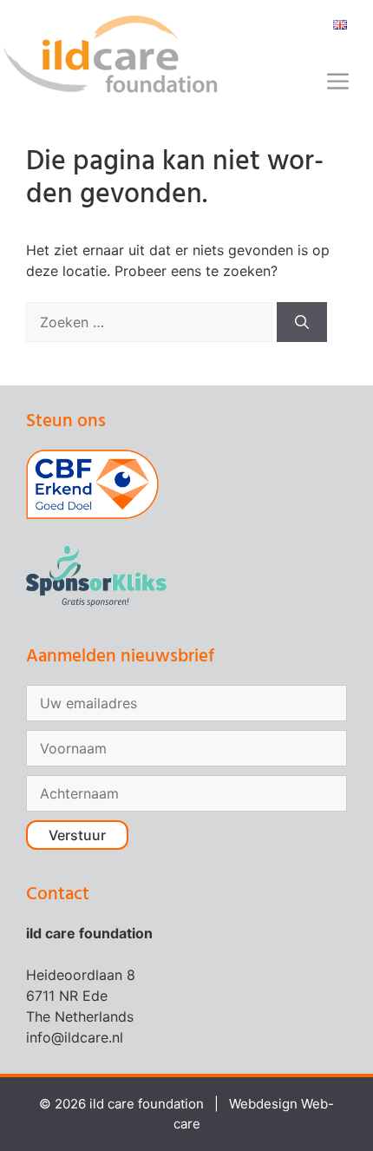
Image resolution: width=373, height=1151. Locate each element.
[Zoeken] (302, 322)
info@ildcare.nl (74, 1037)
